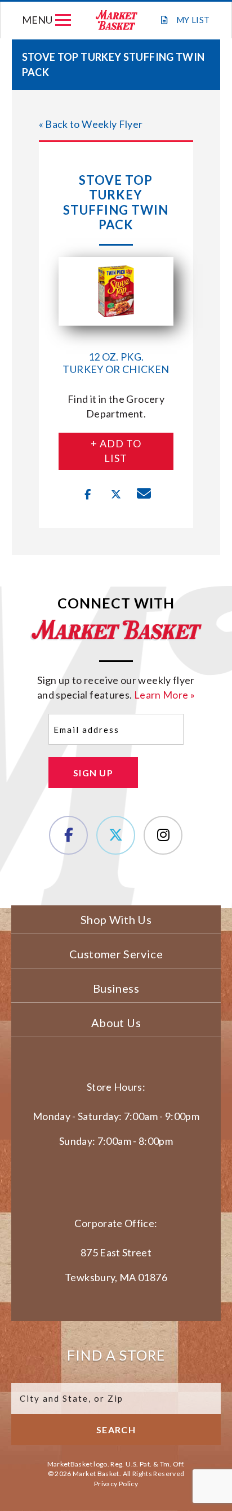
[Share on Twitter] (116, 495)
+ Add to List (116, 450)
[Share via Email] (144, 494)
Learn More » (164, 694)
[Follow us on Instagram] (163, 835)
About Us (116, 1022)
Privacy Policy (116, 1483)
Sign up (93, 772)
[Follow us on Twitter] (115, 835)
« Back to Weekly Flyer (91, 124)
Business (116, 988)
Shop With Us (116, 919)
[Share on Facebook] (88, 495)
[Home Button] (116, 20)
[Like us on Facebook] (68, 835)
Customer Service (116, 954)
